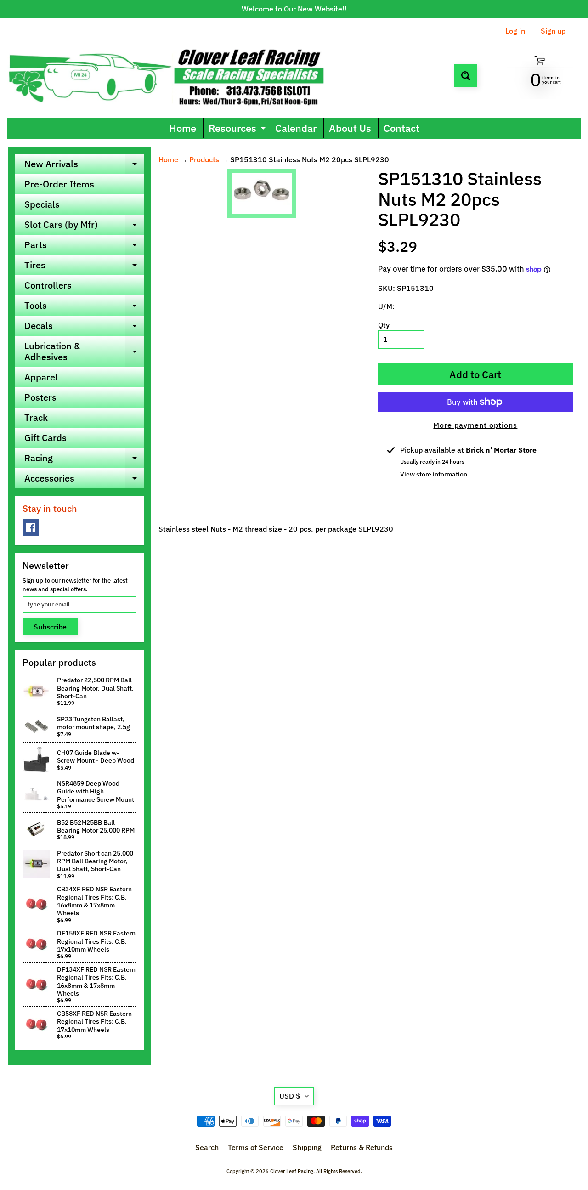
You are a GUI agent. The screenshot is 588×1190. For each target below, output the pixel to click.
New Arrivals (84, 166)
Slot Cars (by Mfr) (84, 226)
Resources (238, 129)
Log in (515, 30)
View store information (433, 474)
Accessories (84, 480)
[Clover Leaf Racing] (176, 75)
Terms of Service (255, 1147)
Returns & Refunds (362, 1147)
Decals (84, 327)
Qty (384, 324)
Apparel (41, 377)
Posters (40, 397)
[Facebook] (31, 527)
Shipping (307, 1147)
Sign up (553, 30)
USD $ (289, 1095)
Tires (84, 267)
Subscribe (50, 626)
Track (36, 417)
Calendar (296, 128)
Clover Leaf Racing (291, 1171)
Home (182, 128)
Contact (401, 128)
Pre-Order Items (59, 184)
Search (207, 1147)
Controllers (48, 285)
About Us (350, 128)
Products (204, 159)
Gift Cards (45, 437)
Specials (42, 204)
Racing (84, 460)
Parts (84, 246)
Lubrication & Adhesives (84, 352)
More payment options (475, 425)
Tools (84, 307)
